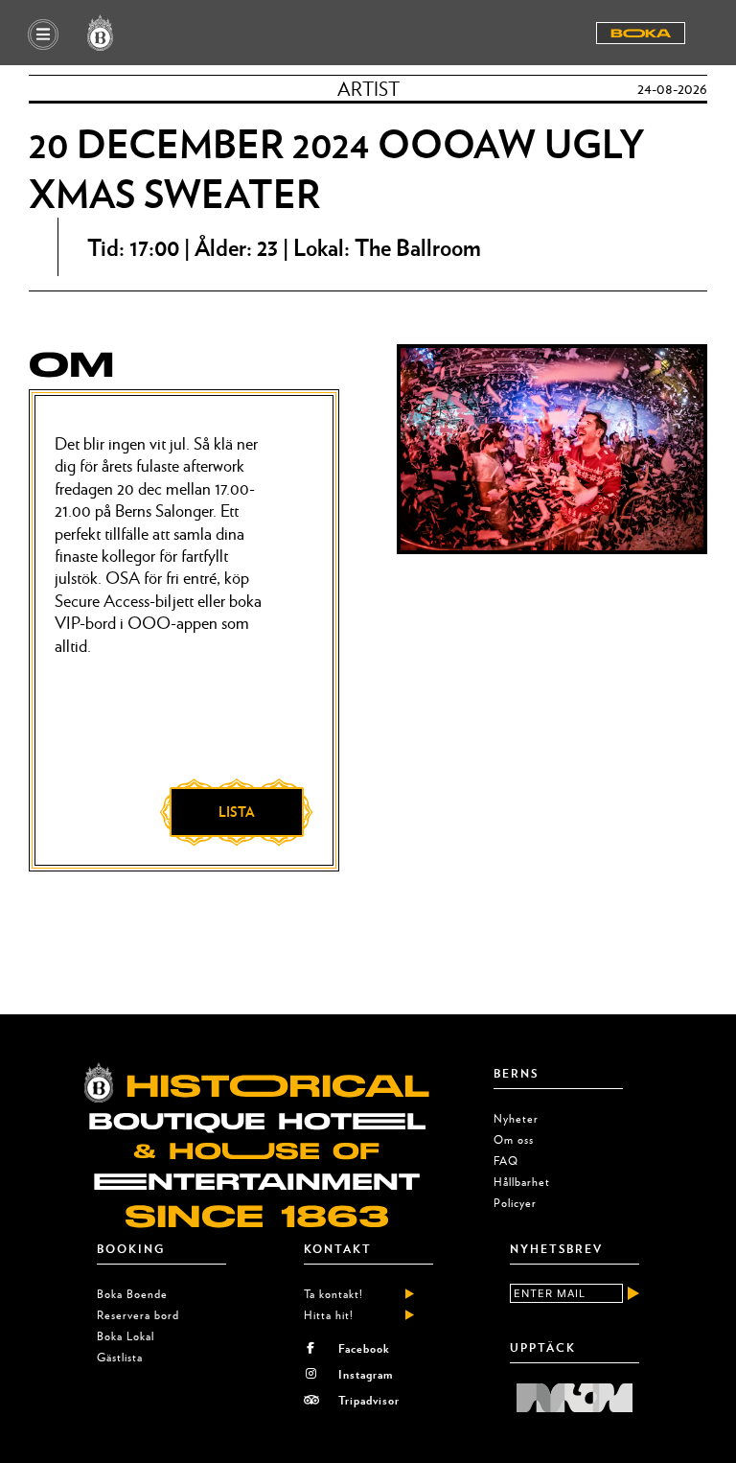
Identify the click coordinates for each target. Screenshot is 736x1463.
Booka (640, 33)
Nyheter (516, 1118)
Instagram (365, 1373)
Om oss (514, 1139)
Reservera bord (138, 1315)
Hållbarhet (522, 1181)
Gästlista (120, 1357)
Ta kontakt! (333, 1294)
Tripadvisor (369, 1399)
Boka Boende (132, 1294)
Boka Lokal (125, 1336)
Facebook (364, 1348)
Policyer (515, 1203)
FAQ (506, 1160)
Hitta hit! (329, 1315)
